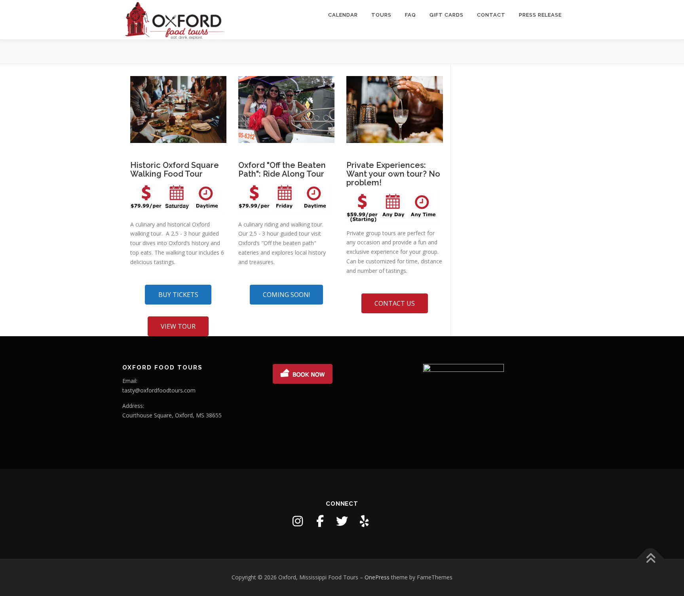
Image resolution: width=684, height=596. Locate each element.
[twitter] (342, 521)
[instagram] (298, 521)
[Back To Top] (650, 559)
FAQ (410, 15)
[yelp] (364, 521)
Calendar (343, 15)
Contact (491, 15)
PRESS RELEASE (540, 15)
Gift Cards (446, 15)
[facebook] (320, 521)
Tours (381, 15)
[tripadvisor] (386, 521)
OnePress (377, 577)
